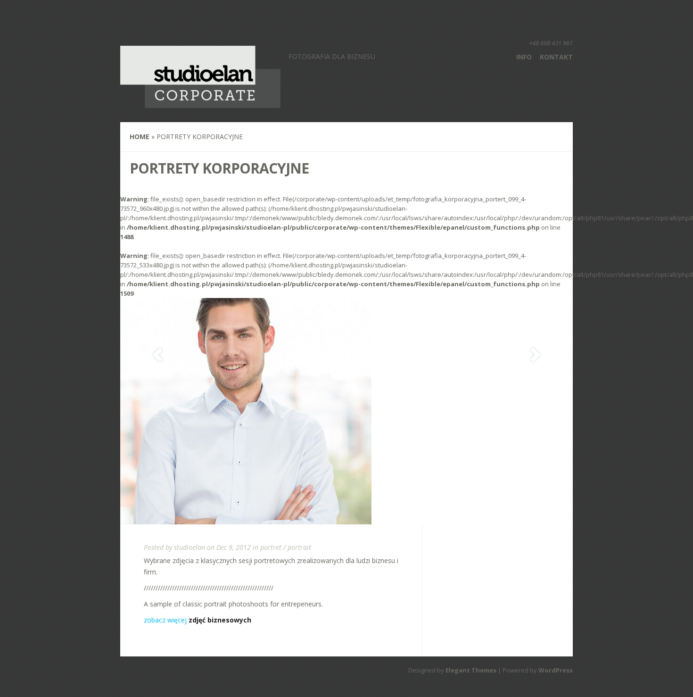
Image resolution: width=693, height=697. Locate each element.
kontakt (556, 56)
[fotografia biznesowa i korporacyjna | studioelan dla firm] (200, 102)
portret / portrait (285, 547)
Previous (157, 355)
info (524, 56)
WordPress (555, 670)
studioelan (189, 547)
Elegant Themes (471, 670)
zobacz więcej (197, 619)
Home (139, 136)
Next (535, 355)
